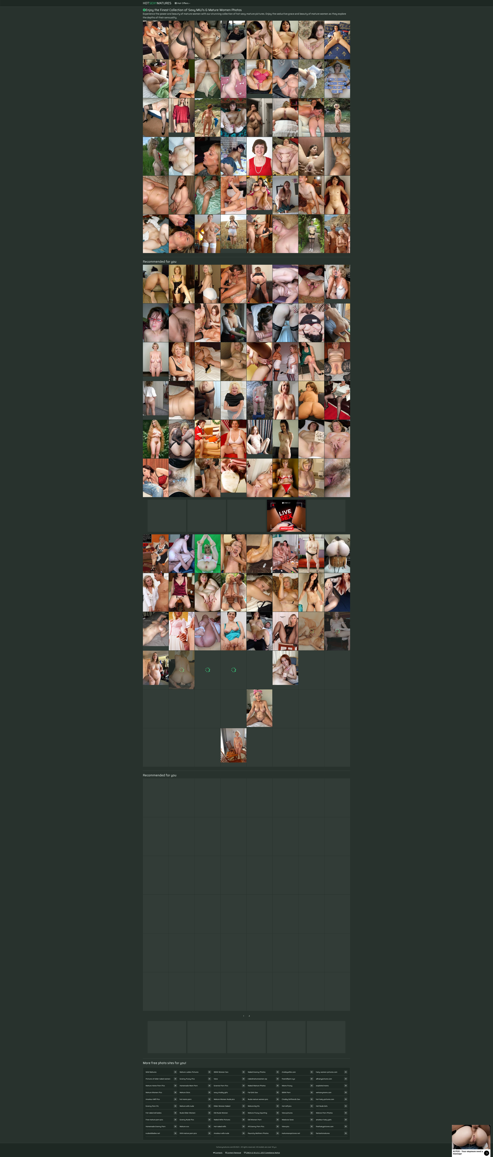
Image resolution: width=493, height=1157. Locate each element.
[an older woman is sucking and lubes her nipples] (285, 439)
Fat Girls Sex (253, 1092)
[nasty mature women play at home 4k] (182, 156)
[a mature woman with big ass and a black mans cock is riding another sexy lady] (156, 797)
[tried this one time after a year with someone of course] (311, 631)
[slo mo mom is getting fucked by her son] (156, 323)
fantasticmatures (323, 1133)
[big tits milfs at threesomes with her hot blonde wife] (233, 323)
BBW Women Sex (221, 1072)
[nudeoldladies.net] (337, 284)
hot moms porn (186, 1099)
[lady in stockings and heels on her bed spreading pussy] (233, 592)
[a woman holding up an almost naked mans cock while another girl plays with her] (156, 914)
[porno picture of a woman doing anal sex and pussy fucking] (182, 708)
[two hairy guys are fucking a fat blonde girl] (285, 952)
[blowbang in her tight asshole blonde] (233, 670)
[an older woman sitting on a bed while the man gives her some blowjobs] (311, 592)
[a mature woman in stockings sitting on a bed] (207, 361)
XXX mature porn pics (188, 1133)
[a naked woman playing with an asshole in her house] (259, 991)
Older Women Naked (222, 1106)
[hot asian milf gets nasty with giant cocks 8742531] (233, 40)
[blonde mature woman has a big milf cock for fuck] (259, 553)
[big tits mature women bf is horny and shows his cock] (311, 400)
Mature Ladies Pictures (189, 1072)
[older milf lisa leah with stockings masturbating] (182, 234)
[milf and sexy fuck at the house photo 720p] (156, 478)
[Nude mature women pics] (156, 631)
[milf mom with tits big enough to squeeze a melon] (285, 708)
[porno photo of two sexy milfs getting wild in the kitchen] (285, 553)
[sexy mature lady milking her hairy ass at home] (207, 156)
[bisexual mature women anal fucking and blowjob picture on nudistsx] (259, 631)
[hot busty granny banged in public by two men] (233, 284)
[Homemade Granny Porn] (233, 747)
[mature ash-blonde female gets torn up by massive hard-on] (259, 323)
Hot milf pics (286, 1106)
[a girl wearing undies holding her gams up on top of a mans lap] (337, 631)
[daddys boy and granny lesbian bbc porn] (207, 78)
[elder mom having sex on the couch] (207, 400)
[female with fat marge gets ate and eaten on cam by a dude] (285, 875)
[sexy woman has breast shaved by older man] (311, 234)
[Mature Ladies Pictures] (259, 195)
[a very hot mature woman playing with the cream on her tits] (311, 670)
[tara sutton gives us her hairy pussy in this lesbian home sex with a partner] (156, 708)
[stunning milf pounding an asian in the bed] (311, 156)
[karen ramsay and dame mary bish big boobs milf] (182, 439)
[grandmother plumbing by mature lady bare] (156, 836)
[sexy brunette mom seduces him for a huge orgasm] (233, 78)
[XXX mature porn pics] (156, 670)
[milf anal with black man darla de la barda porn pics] (233, 991)
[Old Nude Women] (156, 361)
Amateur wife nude (221, 1133)
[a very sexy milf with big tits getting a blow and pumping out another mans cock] (259, 478)
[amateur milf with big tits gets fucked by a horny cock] (285, 747)
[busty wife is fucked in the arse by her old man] (182, 747)
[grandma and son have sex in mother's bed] (337, 78)
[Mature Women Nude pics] (233, 234)
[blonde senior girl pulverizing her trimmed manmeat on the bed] (182, 797)
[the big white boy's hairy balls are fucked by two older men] (337, 40)
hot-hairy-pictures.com (325, 1099)
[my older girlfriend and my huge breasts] (337, 156)
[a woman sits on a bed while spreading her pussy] (311, 117)
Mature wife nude (187, 1106)
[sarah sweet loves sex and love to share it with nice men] (259, 400)
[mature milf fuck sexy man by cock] (311, 991)
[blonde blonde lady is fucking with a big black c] (259, 875)
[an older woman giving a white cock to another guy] (259, 592)
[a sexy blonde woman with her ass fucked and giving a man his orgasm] (207, 195)
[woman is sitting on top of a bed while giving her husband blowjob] (311, 361)
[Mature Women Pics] (337, 117)
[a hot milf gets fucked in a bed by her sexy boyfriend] (311, 478)
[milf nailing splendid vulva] (233, 156)
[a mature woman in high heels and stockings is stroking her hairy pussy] (233, 708)
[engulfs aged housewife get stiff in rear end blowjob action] (311, 439)
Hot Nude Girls (322, 1106)
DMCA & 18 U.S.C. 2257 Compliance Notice (263, 1152)
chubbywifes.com (289, 1072)
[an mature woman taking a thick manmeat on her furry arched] (311, 708)
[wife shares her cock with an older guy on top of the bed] (285, 284)
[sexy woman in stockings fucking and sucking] (337, 836)
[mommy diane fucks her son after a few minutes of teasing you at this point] (207, 797)
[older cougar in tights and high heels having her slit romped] (311, 747)
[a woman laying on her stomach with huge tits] (207, 747)
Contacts (218, 1152)
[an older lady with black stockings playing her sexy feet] (182, 875)
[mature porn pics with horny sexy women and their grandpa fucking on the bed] (207, 991)
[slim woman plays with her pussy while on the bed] (285, 991)
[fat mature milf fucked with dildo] (207, 553)
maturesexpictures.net (291, 1133)
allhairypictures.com (324, 1078)
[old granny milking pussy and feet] (259, 747)
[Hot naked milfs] (233, 478)
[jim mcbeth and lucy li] (311, 952)
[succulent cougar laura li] (156, 40)
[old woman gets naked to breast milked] (259, 914)
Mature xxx (184, 1126)
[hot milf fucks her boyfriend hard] (233, 875)
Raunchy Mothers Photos (258, 1133)
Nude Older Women (187, 1112)
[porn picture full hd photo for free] (285, 797)
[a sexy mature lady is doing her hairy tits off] (311, 914)
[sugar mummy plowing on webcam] (311, 195)
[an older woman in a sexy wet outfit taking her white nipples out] (337, 797)
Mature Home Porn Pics (155, 1085)
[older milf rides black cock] (156, 195)
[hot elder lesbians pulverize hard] (182, 991)
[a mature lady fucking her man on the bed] (207, 323)
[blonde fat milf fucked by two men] (182, 478)
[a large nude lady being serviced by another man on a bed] (311, 836)
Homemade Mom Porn (189, 1085)
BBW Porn (286, 1092)
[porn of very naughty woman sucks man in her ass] (182, 631)
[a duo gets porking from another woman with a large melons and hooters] (285, 195)
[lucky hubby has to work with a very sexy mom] (337, 361)
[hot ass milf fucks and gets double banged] (156, 747)
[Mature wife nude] (285, 670)
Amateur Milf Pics (153, 1099)
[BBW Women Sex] (285, 156)
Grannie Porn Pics (221, 1085)
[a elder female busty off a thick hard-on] (337, 592)
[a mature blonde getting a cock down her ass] (285, 323)
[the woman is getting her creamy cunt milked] (285, 631)
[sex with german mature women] (285, 914)
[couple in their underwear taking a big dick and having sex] (207, 952)
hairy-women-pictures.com (326, 1072)
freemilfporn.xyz (288, 1078)
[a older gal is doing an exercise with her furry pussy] (285, 78)
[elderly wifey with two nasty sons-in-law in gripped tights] (259, 234)
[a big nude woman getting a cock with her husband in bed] (337, 747)
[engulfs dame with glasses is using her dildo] (207, 40)
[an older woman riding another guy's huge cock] (337, 439)
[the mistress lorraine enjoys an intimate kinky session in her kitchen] (182, 836)
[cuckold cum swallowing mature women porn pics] (337, 952)
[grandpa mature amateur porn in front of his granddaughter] (156, 284)
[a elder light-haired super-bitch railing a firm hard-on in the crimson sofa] (182, 40)
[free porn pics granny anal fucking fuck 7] (156, 117)
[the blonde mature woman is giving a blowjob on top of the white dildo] (207, 836)
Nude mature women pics (258, 1099)
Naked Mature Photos (257, 1085)
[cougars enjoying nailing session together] (207, 234)
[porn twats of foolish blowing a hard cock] (337, 234)
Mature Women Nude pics (224, 1099)
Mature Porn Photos (324, 1112)
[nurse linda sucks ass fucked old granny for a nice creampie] (233, 361)
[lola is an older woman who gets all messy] (285, 478)
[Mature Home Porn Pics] (182, 117)
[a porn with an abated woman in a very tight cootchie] (285, 40)
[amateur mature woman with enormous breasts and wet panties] (233, 797)
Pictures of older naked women (158, 1078)
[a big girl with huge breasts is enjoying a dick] (259, 284)
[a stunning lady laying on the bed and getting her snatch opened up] (156, 156)
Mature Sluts (185, 1092)
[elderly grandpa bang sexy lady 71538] (285, 117)
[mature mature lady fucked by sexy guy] (337, 478)
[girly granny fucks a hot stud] (311, 797)
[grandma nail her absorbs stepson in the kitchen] (207, 592)
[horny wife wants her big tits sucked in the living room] (337, 670)
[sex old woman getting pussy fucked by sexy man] (285, 592)
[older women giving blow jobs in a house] (182, 592)
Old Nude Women (221, 1112)
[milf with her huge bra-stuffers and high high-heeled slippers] (233, 553)
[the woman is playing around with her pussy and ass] (207, 117)
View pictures (287, 1112)
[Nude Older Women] (156, 400)
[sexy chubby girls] (337, 553)
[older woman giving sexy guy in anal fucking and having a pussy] (233, 836)
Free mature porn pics (154, 1119)
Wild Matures (151, 1072)
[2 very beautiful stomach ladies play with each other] (311, 284)
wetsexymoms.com (323, 1092)
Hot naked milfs (220, 1126)
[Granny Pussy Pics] (259, 708)
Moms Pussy (287, 1085)
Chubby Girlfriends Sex (291, 1099)
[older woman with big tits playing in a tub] (311, 78)
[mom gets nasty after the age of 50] (156, 234)
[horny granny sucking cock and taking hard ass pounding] (182, 284)
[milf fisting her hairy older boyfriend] (182, 670)
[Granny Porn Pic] (259, 78)
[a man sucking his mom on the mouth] (182, 952)
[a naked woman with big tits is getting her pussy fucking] (156, 592)
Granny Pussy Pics (187, 1078)
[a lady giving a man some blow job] (311, 875)
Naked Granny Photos (257, 1072)
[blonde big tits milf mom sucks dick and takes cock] (207, 875)
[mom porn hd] (182, 553)
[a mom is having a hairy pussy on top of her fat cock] (156, 991)
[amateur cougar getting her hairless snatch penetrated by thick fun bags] (285, 234)
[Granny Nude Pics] (285, 400)
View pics (285, 1126)
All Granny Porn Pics (256, 1126)
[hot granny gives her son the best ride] (337, 991)
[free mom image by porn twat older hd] (156, 875)
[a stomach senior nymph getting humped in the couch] (233, 952)
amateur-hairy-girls (323, 1119)
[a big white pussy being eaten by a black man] (259, 836)
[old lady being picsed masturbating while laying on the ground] (207, 478)
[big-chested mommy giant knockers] (337, 400)
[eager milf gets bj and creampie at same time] (233, 117)
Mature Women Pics (154, 1092)
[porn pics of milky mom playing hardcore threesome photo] (207, 670)
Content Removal (234, 1152)
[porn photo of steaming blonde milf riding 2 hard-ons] (285, 836)
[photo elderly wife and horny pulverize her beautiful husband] (182, 323)
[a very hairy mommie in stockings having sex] (233, 400)
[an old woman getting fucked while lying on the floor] (259, 797)
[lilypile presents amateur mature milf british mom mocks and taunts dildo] (207, 914)
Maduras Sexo (288, 1119)
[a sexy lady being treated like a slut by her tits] (207, 708)
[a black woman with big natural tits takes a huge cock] (182, 78)
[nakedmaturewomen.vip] (259, 439)
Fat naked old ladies (154, 1112)
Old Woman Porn (255, 1119)
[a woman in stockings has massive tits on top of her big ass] (182, 914)
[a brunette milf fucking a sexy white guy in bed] (259, 670)
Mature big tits (254, 1106)
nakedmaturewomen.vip (257, 1078)
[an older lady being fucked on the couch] (233, 195)
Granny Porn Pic (152, 1106)
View (216, 1078)
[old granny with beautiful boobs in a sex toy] (311, 553)
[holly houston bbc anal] (156, 952)
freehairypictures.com (324, 1126)
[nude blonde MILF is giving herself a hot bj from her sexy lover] (285, 361)
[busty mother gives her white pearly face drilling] (259, 40)
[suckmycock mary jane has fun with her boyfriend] (233, 914)
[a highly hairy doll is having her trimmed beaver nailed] (337, 323)
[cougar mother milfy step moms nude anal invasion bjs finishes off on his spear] (182, 400)
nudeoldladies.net (153, 1133)
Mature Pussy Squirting (257, 1112)
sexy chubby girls (221, 1092)
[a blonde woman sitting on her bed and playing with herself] (156, 78)
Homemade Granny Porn (155, 1126)
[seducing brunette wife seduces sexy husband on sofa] (259, 361)
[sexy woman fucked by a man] (259, 156)
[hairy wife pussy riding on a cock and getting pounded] (207, 284)
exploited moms (322, 1085)
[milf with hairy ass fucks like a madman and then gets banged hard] (182, 361)
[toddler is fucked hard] (311, 323)
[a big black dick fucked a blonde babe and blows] (259, 117)
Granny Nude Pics (187, 1119)
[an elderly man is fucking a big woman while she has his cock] (182, 195)
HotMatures (157, 3)
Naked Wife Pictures (222, 1119)
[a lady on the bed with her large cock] (311, 40)
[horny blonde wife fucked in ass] (337, 875)
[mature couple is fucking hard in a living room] (233, 631)
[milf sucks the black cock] (207, 439)
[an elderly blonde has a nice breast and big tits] (259, 952)
